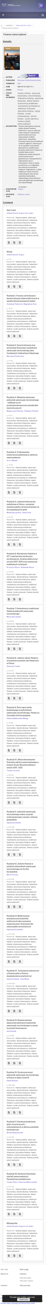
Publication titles (23, 25)
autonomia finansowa (22, 223)
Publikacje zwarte (24, 194)
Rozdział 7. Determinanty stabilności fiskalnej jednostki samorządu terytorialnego (23, 611)
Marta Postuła (12, 875)
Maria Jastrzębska (14, 617)
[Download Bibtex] (20, 243)
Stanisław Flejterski (15, 304)
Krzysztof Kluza (13, 567)
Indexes (23, 1274)
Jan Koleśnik (11, 1031)
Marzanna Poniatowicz (15, 356)
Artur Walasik (12, 460)
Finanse (20, 90)
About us (4, 1274)
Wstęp (9, 252)
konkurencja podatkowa (27, 103)
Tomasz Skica (12, 1182)
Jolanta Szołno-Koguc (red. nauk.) (20, 213)
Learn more (31, 1297)
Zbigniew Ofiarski (31, 411)
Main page (24, 1269)
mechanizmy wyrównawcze (29, 106)
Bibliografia (12, 1223)
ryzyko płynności (31, 119)
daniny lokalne (33, 101)
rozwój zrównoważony (22, 233)
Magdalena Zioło (30, 304)
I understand (23, 1299)
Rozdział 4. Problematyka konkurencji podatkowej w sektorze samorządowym (22, 454)
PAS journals (25, 1285)
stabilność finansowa (26, 108)
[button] (9, 243)
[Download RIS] (14, 243)
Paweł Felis (26, 513)
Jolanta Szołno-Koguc (15, 255)
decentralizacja (34, 96)
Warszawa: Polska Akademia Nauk (29, 80)
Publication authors (26, 1281)
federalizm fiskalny (25, 98)
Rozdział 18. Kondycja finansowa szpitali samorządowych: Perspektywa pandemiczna (21, 1176)
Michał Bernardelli (14, 513)
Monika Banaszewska (15, 1133)
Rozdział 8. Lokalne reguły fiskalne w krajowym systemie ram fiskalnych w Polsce (23, 660)
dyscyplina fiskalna (25, 111)
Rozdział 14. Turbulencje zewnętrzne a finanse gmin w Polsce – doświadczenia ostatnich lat (23, 973)
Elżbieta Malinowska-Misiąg (17, 718)
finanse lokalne (24, 93)
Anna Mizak (24, 979)
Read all (32, 76)
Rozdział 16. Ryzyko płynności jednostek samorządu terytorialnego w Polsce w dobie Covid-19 (23, 1075)
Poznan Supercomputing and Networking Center (18, 1303)
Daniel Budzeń (12, 1081)
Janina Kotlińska (13, 979)
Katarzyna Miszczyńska (28, 1182)
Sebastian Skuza (27, 567)
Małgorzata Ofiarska (15, 411)
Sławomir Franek (13, 666)
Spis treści (11, 210)
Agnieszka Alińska (14, 823)
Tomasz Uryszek (13, 771)
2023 (19, 83)
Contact (4, 1285)
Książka (20, 189)
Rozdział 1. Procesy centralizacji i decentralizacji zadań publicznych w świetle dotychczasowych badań (23, 298)
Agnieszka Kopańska (15, 930)
